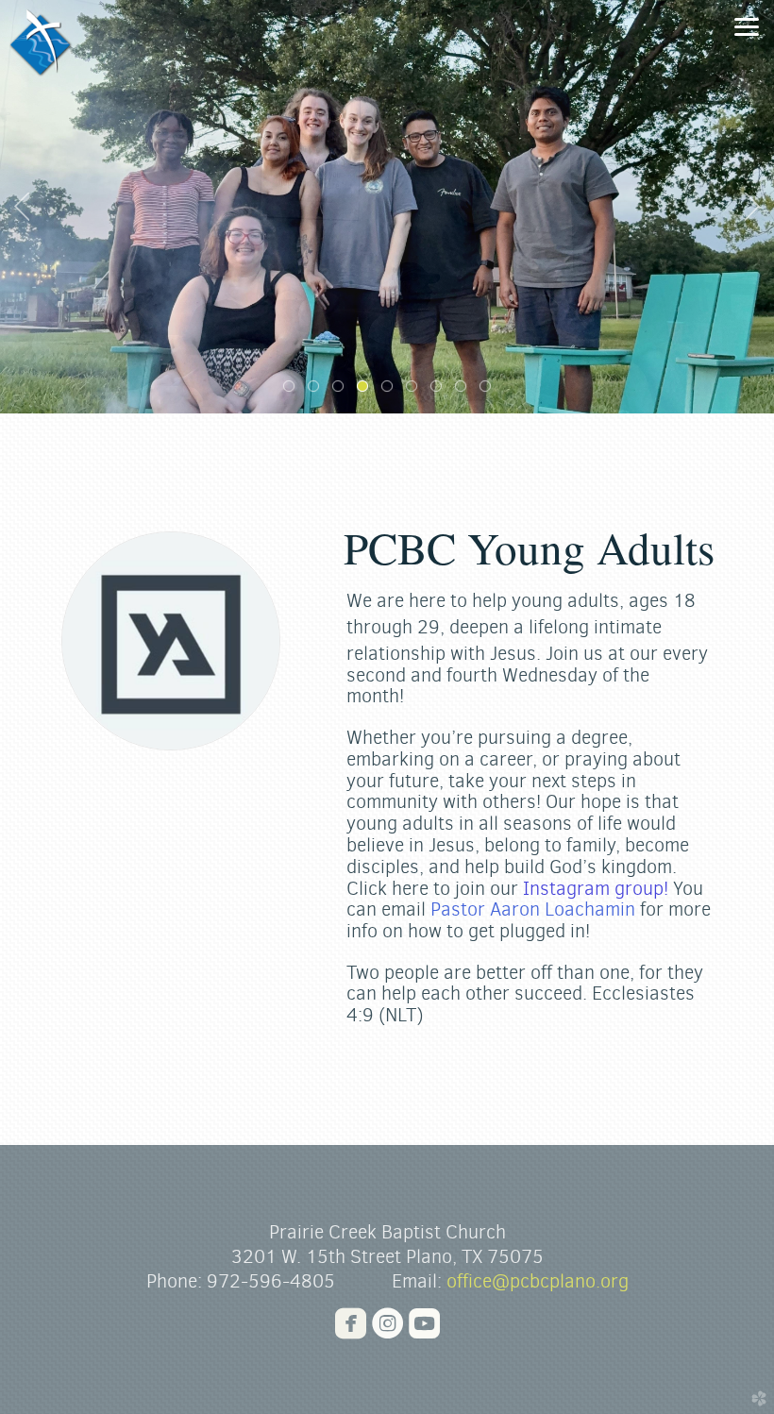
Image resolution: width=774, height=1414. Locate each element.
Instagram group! (595, 888)
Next (752, 207)
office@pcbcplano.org (537, 1281)
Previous (21, 207)
